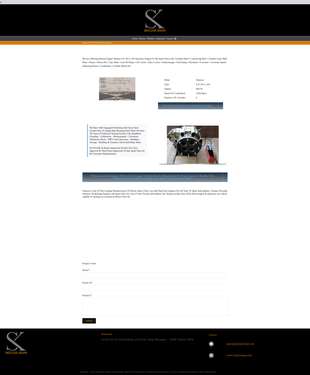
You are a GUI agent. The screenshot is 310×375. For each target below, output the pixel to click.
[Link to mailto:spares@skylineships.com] (211, 343)
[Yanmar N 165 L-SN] (117, 76)
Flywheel (193, 62)
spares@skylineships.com (240, 343)
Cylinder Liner (215, 58)
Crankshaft (105, 66)
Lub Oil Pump (127, 62)
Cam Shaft (114, 62)
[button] (175, 38)
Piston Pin (102, 62)
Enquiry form (89, 263)
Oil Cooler (141, 62)
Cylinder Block (120, 66)
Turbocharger (168, 62)
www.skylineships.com (239, 355)
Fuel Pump (182, 62)
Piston (92, 62)
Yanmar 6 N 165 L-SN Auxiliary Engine (132, 58)
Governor (204, 62)
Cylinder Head (182, 58)
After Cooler (154, 62)
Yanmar (86, 190)
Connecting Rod (198, 58)
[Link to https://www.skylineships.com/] (211, 355)
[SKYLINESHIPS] (16, 331)
